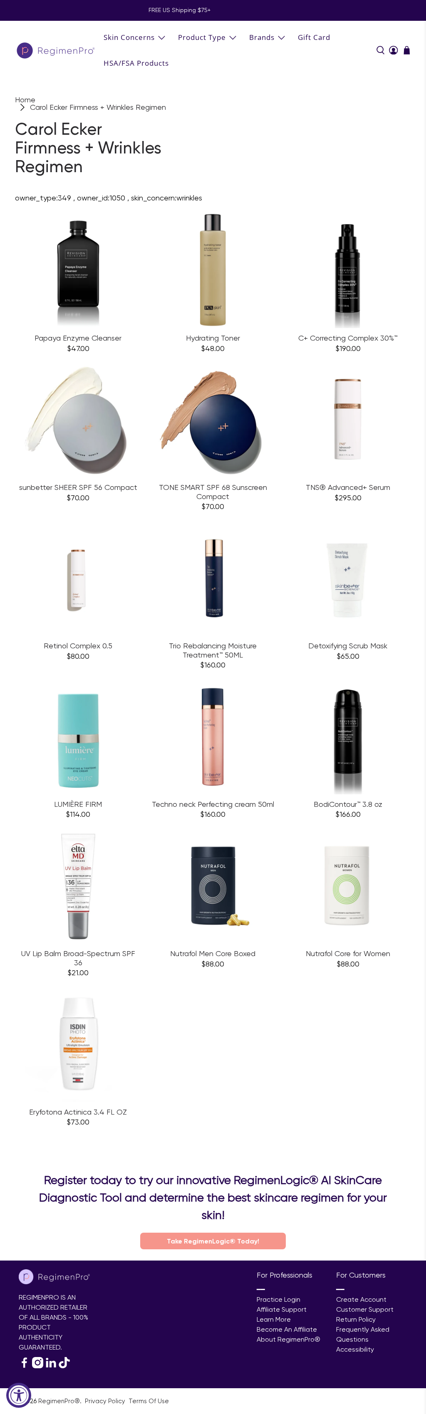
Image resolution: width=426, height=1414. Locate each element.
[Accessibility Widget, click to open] (18, 1395)
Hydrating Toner (213, 338)
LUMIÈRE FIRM (78, 804)
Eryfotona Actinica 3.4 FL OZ (78, 1111)
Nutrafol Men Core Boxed (212, 953)
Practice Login (278, 1299)
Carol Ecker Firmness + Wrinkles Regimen (98, 107)
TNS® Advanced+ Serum (348, 487)
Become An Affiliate (287, 1329)
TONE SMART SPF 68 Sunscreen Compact (213, 492)
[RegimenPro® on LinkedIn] (51, 1366)
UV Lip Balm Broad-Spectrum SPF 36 (78, 958)
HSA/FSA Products (136, 63)
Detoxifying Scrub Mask (347, 645)
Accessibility (355, 1349)
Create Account (361, 1299)
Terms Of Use (149, 1401)
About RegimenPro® (288, 1339)
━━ (261, 1289)
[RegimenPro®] (56, 50)
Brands (262, 37)
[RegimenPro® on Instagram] (37, 1366)
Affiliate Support (282, 1309)
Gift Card (314, 37)
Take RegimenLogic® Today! (213, 1241)
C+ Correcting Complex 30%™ (347, 338)
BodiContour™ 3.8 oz (348, 804)
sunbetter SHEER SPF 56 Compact (78, 487)
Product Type (202, 37)
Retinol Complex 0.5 (78, 645)
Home (25, 100)
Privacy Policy (106, 1401)
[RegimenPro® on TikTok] (64, 1366)
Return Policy (356, 1319)
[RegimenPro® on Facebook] (24, 1366)
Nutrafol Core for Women (348, 953)
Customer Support (365, 1309)
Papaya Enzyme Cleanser (78, 338)
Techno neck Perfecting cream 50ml (213, 804)
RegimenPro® (59, 1401)
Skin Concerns (129, 37)
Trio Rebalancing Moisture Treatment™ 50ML (213, 650)
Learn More (274, 1319)
